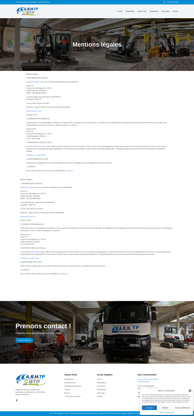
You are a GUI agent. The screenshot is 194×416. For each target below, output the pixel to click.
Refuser (165, 408)
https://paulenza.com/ (33, 111)
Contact (175, 11)
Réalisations (154, 11)
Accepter (149, 408)
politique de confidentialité (136, 413)
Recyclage (165, 11)
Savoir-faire (142, 11)
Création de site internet (77, 413)
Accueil (119, 11)
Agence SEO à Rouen (106, 413)
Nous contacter (24, 340)
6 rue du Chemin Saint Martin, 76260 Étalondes (33, 2)
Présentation (130, 11)
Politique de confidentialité (166, 412)
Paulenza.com (92, 413)
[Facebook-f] (17, 400)
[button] (190, 391)
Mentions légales (120, 413)
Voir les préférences (182, 408)
